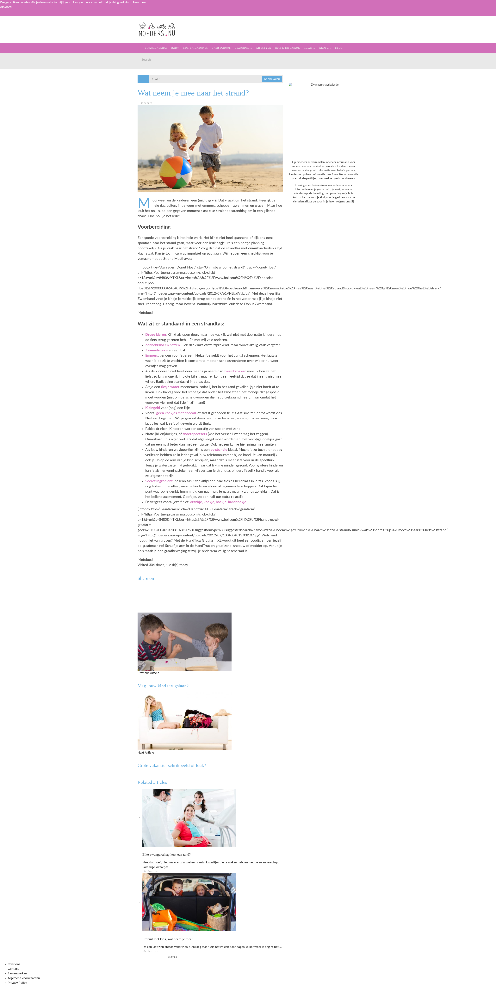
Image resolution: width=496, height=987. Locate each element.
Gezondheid (16, 66)
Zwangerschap (18, 35)
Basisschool (16, 58)
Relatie (12, 90)
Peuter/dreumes (195, 47)
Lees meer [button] (139, 2)
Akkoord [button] (6, 7)
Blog (10, 106)
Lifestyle (14, 74)
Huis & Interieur (20, 82)
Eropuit (12, 98)
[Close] (6, 15)
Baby (175, 47)
